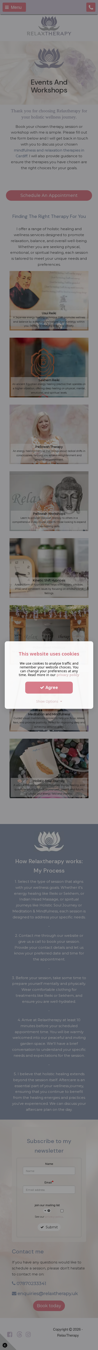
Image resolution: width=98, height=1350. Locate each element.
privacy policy (68, 674)
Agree (51, 687)
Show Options (48, 701)
